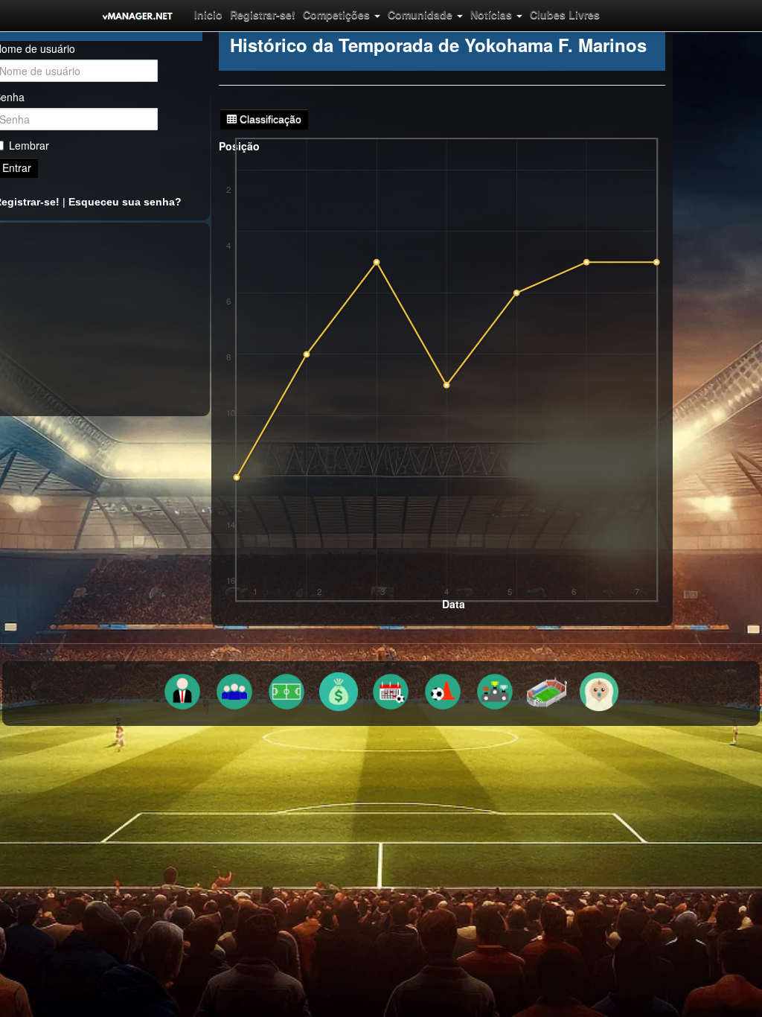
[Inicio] (137, 15)
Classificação (269, 119)
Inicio (208, 14)
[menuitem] (208, 14)
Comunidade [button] (421, 14)
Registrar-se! (262, 14)
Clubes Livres (565, 14)
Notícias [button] (492, 14)
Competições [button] (338, 14)
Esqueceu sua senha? (125, 202)
